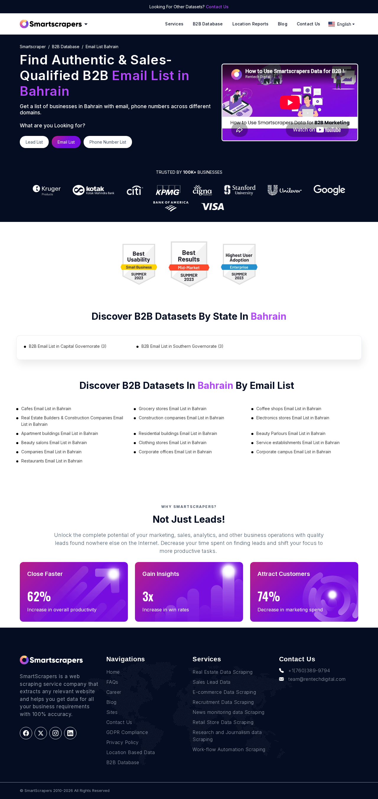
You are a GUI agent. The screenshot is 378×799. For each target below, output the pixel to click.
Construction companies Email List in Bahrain (181, 417)
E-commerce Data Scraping (224, 692)
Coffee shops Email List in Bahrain (288, 408)
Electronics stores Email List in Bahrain (292, 417)
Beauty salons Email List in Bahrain (54, 442)
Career (113, 692)
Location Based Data (130, 752)
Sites (112, 712)
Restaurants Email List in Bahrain (51, 460)
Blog (282, 23)
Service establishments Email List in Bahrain (298, 442)
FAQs (112, 682)
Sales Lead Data (212, 682)
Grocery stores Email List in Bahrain (172, 408)
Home (113, 672)
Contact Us (217, 6)
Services (174, 23)
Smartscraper (33, 46)
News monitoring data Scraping (229, 712)
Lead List (34, 141)
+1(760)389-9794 (309, 670)
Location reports (250, 23)
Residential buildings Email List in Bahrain (178, 433)
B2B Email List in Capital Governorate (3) (68, 346)
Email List (66, 141)
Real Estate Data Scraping (223, 672)
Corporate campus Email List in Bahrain (293, 451)
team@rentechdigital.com (317, 679)
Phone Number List (107, 141)
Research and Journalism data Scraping (227, 735)
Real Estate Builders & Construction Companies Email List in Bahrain (72, 421)
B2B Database (208, 23)
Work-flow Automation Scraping (229, 749)
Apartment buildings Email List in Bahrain (59, 433)
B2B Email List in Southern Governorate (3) (182, 346)
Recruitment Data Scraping (223, 702)
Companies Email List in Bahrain (51, 451)
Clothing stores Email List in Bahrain (172, 442)
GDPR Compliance (127, 732)
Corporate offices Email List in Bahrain (175, 451)
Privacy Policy (122, 742)
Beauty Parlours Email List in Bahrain (290, 433)
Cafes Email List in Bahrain (46, 408)
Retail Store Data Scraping (223, 722)
